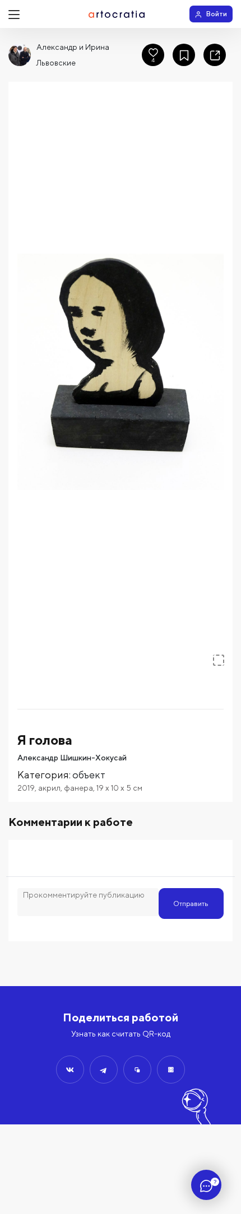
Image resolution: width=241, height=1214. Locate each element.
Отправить (190, 903)
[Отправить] (70, 1070)
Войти (216, 14)
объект (88, 775)
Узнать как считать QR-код (120, 1033)
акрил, (51, 787)
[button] (120, 372)
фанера (78, 787)
